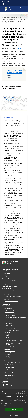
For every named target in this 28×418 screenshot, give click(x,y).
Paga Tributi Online (8, 372)
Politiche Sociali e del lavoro (12, 330)
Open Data (8, 366)
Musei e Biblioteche (10, 325)
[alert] (14, 406)
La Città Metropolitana (10, 310)
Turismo (6, 378)
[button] (11, 405)
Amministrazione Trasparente (12, 362)
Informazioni (7, 349)
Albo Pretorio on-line (10, 364)
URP (6, 327)
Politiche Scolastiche (10, 328)
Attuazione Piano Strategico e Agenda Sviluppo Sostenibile (14, 341)
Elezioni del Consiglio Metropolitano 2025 (15, 317)
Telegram (6, 88)
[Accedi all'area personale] (3, 4)
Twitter (12, 86)
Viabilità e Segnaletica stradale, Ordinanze (13, 344)
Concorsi (19, 48)
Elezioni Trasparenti (10, 315)
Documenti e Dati (9, 367)
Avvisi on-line (8, 352)
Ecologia (7, 333)
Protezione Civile (9, 346)
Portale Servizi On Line (11, 321)
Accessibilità (4, 393)
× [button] (26, 395)
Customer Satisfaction (9, 375)
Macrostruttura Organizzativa (12, 313)
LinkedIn (13, 88)
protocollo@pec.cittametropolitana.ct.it (13, 296)
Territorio (7, 339)
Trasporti (7, 337)
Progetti (7, 369)
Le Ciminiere (8, 323)
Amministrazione (8, 308)
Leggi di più (8, 403)
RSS (2, 392)
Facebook (5, 86)
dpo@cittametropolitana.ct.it (11, 301)
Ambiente (7, 332)
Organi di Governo (9, 312)
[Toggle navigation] (3, 8)
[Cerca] (25, 9)
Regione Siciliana (6, 1)
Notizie (8, 16)
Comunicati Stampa (10, 351)
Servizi (5, 320)
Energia (7, 335)
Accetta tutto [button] (14, 409)
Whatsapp (18, 86)
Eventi (7, 356)
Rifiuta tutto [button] (14, 412)
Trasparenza (7, 361)
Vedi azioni (3, 92)
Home (3, 16)
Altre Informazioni (9, 358)
